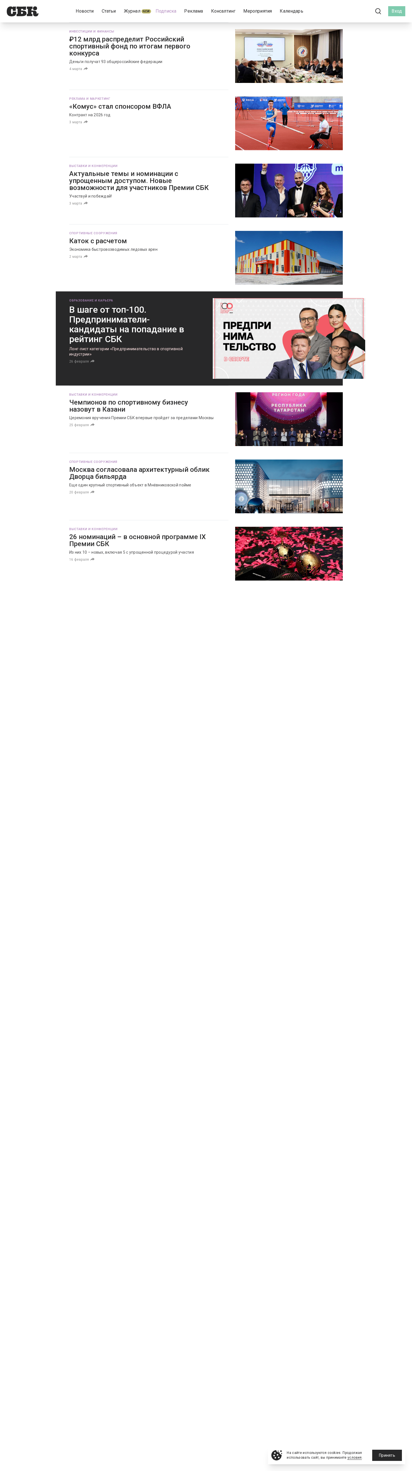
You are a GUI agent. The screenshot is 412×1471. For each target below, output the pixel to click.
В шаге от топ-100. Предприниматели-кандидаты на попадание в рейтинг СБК (126, 324)
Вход (397, 11)
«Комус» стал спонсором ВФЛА (120, 106)
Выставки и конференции (93, 166)
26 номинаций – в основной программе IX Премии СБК (137, 540)
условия (355, 1458)
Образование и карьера (91, 300)
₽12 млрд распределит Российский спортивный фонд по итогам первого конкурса (129, 46)
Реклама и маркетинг (89, 99)
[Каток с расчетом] (289, 258)
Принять (387, 1455)
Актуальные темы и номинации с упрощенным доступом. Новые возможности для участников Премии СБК (139, 181)
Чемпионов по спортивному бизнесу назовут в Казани (128, 405)
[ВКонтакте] (353, 11)
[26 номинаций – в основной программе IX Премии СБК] (289, 554)
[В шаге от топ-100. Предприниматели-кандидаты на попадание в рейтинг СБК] (289, 338)
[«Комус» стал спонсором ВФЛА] (289, 123)
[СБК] (22, 11)
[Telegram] (362, 11)
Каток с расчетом (98, 241)
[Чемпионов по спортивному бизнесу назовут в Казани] (289, 419)
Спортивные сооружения (93, 233)
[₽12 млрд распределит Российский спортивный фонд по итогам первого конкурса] (289, 56)
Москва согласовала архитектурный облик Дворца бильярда (139, 473)
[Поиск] (378, 11)
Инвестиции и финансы (91, 31)
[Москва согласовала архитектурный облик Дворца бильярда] (289, 486)
